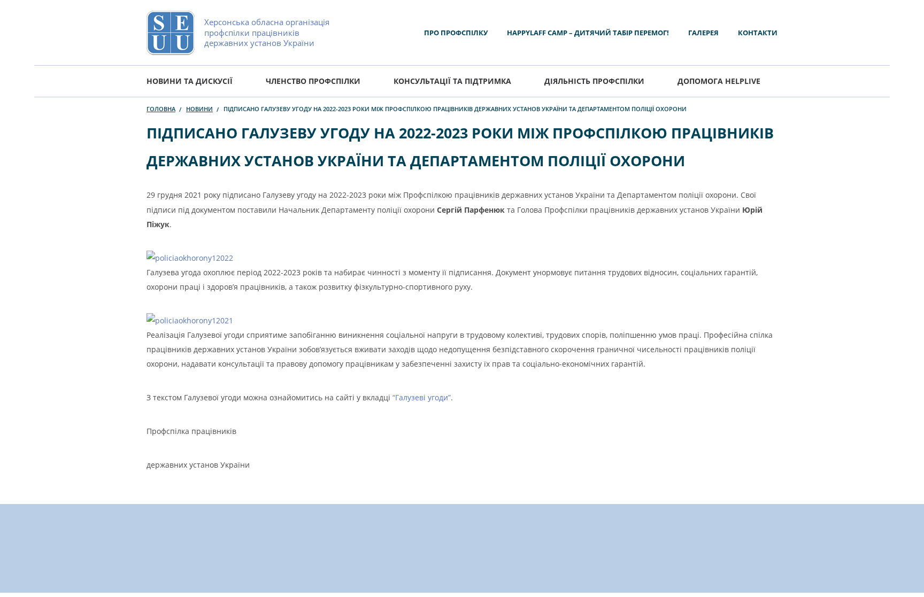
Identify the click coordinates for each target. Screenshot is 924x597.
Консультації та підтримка (452, 81)
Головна (161, 109)
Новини (199, 109)
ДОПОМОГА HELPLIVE (718, 81)
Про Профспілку (456, 32)
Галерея (703, 32)
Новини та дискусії (190, 81)
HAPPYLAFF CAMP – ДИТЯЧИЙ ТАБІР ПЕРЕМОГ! (588, 32)
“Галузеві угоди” (421, 397)
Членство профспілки (313, 81)
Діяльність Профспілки (594, 81)
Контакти (757, 32)
